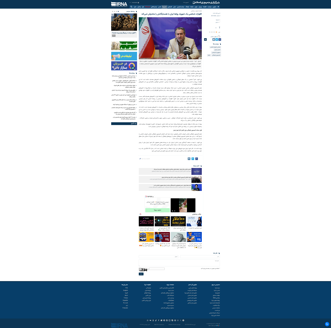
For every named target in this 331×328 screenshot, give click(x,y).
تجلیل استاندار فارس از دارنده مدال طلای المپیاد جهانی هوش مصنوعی (124, 86)
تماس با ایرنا (217, 290)
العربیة (126, 293)
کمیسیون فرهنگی (216, 55)
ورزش (200, 7)
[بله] (172, 320)
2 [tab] (116, 11)
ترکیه (209, 55)
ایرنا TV (147, 7)
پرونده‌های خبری (193, 288)
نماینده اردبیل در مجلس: (196, 11)
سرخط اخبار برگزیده (192, 290)
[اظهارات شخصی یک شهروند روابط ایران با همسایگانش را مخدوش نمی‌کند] (170, 38)
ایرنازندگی (148, 288)
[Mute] (175, 211)
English (125, 290)
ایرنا (206, 2)
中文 (126, 288)
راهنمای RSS (216, 298)
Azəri (126, 295)
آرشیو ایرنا (217, 293)
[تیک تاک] (156, 320)
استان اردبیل (217, 50)
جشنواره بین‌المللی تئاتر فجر (167, 308)
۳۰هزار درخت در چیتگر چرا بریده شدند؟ (124, 33)
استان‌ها (164, 7)
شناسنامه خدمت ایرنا (215, 303)
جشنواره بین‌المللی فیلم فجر (167, 293)
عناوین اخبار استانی (192, 295)
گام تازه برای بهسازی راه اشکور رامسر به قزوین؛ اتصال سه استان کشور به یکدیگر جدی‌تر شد (124, 113)
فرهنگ (187, 7)
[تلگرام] (183, 320)
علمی (174, 7)
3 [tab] (114, 11)
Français (125, 308)
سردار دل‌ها (171, 290)
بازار (143, 7)
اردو (127, 305)
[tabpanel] (124, 25)
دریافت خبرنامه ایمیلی (214, 313)
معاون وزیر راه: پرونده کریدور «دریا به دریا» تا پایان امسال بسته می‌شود (123, 91)
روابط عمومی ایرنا (216, 300)
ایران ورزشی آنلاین (146, 300)
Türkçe (126, 298)
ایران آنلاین (148, 295)
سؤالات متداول (216, 295)
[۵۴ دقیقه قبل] (124, 22)
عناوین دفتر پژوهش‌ (192, 300)
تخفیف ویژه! (157, 210)
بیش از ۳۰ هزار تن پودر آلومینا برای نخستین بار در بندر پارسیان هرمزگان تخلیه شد (124, 118)
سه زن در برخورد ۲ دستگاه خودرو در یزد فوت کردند (124, 105)
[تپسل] (146, 196)
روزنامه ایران (148, 290)
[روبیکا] (178, 320)
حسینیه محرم (170, 305)
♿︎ (327, 323)
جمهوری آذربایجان (216, 52)
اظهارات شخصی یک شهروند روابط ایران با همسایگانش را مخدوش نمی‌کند (171, 14)
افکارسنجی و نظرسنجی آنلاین (167, 288)
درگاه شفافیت (216, 305)
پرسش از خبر (171, 298)
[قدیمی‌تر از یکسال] (196, 171)
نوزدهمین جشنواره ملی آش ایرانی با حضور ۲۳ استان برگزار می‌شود (123, 96)
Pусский (125, 303)
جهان (196, 7)
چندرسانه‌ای (154, 7)
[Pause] (172, 211)
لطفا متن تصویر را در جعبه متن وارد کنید (210, 268)
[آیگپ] (169, 320)
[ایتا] (167, 320)
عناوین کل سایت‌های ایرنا (191, 293)
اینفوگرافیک (171, 300)
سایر (135, 7)
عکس (159, 7)
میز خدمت (217, 310)
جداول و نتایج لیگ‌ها (169, 303)
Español (125, 300)
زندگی (139, 7)
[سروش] (164, 320)
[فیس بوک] (158, 320)
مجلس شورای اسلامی (215, 47)
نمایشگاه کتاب (170, 295)
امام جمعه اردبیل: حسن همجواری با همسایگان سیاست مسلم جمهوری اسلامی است (172, 185)
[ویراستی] (161, 320)
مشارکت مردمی (216, 308)
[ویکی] (150, 320)
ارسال (141, 274)
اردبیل (217, 22)
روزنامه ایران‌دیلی (147, 298)
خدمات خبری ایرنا (215, 315)
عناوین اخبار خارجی (192, 298)
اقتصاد (204, 7)
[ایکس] (180, 320)
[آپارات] (175, 320)
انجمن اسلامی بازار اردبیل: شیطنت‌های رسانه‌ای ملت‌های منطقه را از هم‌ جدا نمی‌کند (172, 169)
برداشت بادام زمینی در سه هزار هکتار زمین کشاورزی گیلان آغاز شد (123, 100)
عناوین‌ (214, 7)
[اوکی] (153, 320)
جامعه (191, 7)
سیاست (209, 7)
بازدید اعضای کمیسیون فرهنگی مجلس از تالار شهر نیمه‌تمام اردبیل (176, 177)
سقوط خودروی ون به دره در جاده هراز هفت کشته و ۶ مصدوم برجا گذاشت (123, 108)
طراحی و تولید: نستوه (213, 325)
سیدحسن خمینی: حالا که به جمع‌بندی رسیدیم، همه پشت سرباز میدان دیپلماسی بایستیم (123, 77)
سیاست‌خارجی (180, 7)
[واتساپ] (148, 320)
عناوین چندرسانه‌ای (192, 303)
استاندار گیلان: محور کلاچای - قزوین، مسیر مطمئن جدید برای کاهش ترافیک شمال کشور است (123, 81)
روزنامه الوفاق (147, 293)
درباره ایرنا (217, 288)
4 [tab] (112, 11)
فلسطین (170, 7)
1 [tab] (118, 11)
